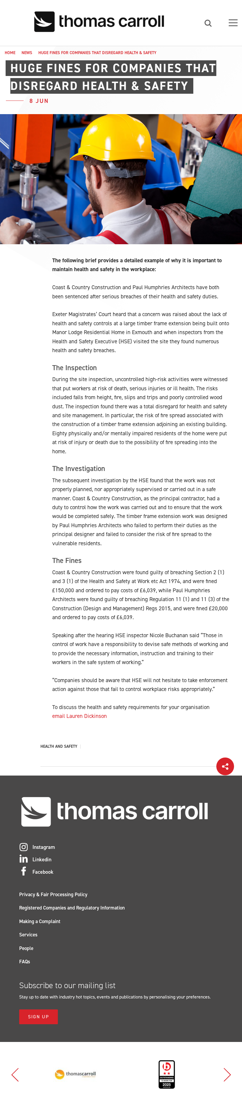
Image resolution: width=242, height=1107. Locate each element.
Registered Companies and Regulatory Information (72, 907)
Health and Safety (58, 747)
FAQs (24, 961)
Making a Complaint (39, 921)
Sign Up (38, 1017)
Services (28, 934)
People (26, 948)
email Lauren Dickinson (79, 716)
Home (10, 53)
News (27, 53)
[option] (75, 1074)
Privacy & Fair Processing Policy (53, 894)
